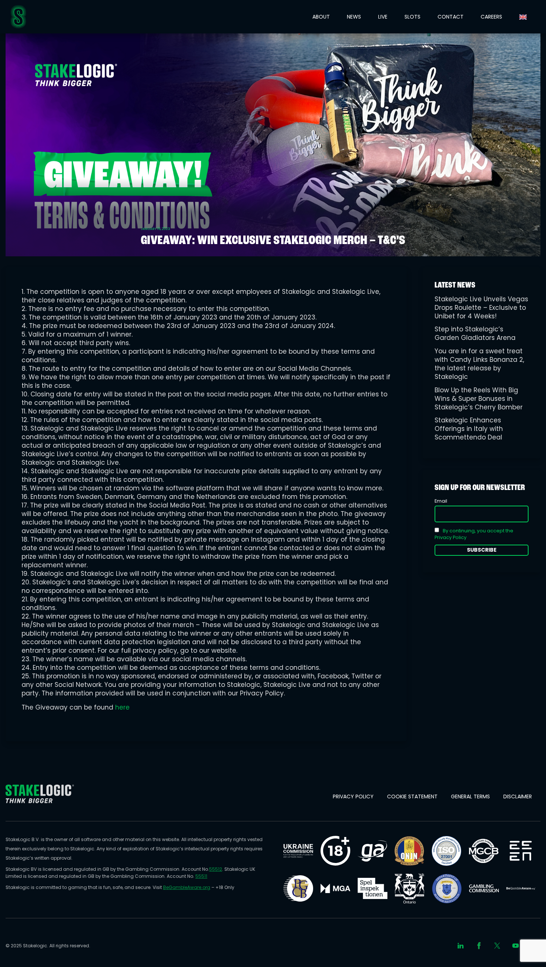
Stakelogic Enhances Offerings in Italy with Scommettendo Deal (469, 429)
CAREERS (491, 16)
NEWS (354, 16)
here (122, 707)
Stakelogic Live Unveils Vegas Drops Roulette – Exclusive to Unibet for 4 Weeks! (481, 308)
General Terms (470, 796)
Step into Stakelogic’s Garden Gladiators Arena (475, 333)
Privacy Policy (353, 796)
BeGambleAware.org (186, 887)
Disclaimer (517, 796)
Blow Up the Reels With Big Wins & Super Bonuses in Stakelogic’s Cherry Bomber (479, 399)
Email (441, 501)
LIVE (382, 16)
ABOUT (321, 16)
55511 (201, 876)
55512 (215, 869)
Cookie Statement (412, 796)
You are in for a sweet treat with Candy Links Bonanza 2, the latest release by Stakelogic (479, 364)
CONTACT (451, 16)
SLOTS (412, 16)
